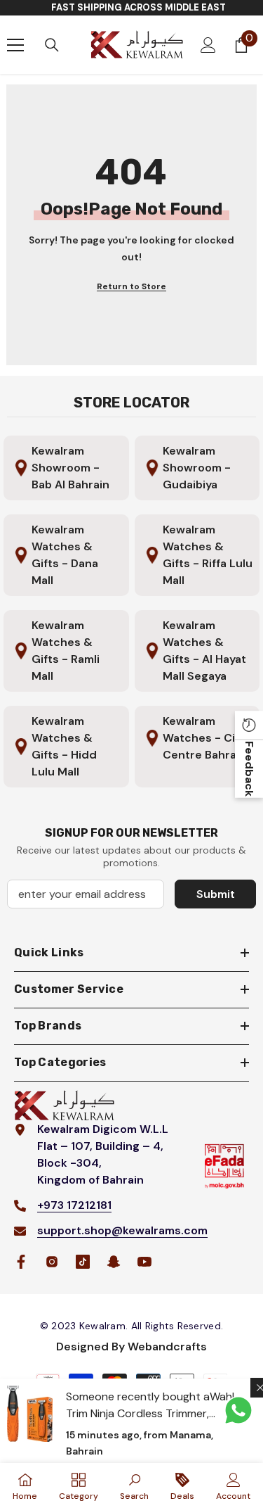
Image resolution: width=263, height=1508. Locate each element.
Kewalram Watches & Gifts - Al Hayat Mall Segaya (204, 650)
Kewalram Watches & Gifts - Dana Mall (65, 555)
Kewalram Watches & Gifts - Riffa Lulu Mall (207, 555)
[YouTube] (144, 1262)
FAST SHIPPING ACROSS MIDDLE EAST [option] (138, 7)
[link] (134, 1485)
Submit (215, 894)
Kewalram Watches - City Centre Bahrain (204, 738)
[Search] (51, 45)
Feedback (249, 769)
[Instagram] (52, 1262)
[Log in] (208, 45)
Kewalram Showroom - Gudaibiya (197, 467)
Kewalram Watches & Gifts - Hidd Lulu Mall (64, 746)
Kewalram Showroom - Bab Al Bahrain (70, 467)
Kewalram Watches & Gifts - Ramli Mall (66, 650)
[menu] (15, 45)
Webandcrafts (167, 1346)
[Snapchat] (114, 1262)
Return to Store (131, 286)
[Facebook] (21, 1262)
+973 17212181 (74, 1205)
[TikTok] (83, 1262)
